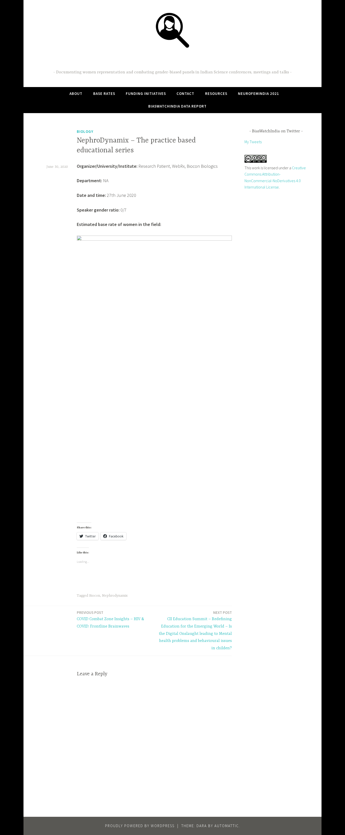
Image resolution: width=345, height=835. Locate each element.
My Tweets (253, 141)
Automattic (226, 825)
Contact (185, 93)
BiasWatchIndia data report (177, 106)
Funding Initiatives (146, 93)
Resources (216, 93)
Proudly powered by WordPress (140, 825)
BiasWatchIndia (172, 60)
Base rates (104, 93)
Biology (85, 131)
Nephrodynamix (115, 596)
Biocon (94, 596)
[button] (172, 30)
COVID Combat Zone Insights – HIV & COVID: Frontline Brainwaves (110, 619)
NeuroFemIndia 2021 (258, 93)
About (75, 93)
